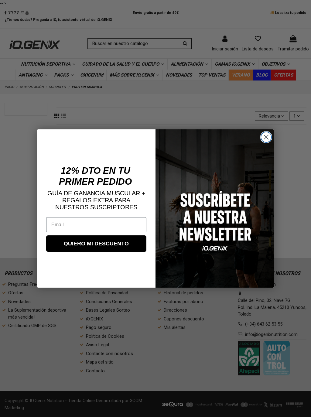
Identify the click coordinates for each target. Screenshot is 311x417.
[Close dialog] (266, 137)
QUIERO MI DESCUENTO (96, 244)
